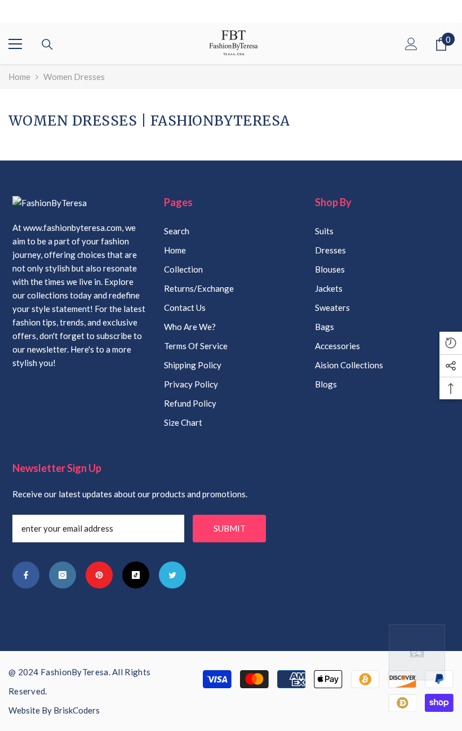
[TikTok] (135, 575)
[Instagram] (62, 575)
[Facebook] (25, 575)
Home (19, 77)
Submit (230, 528)
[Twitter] (172, 575)
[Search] (47, 44)
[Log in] (411, 44)
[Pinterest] (99, 575)
